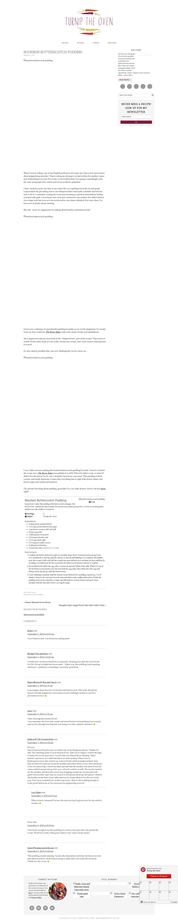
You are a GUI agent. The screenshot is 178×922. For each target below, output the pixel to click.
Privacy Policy (36, 897)
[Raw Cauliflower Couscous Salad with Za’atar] (137, 895)
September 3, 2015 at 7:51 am (40, 714)
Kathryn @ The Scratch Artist (40, 739)
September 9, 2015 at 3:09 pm (40, 851)
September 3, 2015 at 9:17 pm (44, 796)
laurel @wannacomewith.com (40, 848)
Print (93, 502)
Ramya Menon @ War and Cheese (42, 682)
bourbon (34, 594)
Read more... (125, 80)
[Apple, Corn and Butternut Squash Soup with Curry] (81, 886)
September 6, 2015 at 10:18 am (40, 825)
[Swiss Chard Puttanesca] (118, 895)
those (103, 488)
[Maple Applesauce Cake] (81, 895)
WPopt (116, 918)
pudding (40, 594)
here (30, 893)
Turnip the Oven (89, 21)
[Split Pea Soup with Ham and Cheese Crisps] (100, 883)
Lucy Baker (36, 792)
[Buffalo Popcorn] (118, 883)
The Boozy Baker (53, 332)
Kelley (30, 631)
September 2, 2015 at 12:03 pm (40, 634)
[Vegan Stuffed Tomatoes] (100, 893)
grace (29, 711)
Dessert (33, 592)
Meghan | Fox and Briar (37, 654)
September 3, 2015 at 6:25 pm (40, 742)
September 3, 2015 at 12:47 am (40, 657)
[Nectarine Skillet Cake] (137, 885)
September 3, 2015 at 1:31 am (40, 685)
